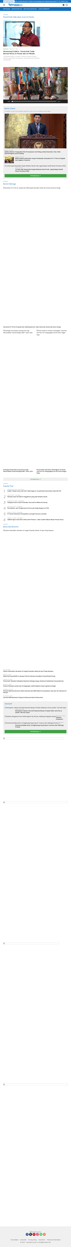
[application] (35, 85)
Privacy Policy (32, 1240)
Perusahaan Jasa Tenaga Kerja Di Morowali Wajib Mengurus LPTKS (28, 508)
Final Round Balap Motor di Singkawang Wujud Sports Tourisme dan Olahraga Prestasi (39, 726)
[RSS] (44, 1234)
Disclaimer (42, 1240)
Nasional (5, 49)
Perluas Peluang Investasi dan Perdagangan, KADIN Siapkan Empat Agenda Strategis (29, 686)
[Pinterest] (34, 1234)
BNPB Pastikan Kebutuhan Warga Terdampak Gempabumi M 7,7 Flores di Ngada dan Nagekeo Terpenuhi (40, 159)
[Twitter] (30, 1234)
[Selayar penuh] (65, 101)
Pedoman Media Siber (54, 1240)
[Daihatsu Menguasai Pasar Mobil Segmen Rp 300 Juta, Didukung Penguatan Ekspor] (30, 716)
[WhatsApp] (40, 1234)
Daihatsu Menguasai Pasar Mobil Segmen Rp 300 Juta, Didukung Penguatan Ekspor (61, 718)
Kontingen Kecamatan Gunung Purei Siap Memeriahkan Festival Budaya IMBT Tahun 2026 (18, 470)
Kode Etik (23, 1240)
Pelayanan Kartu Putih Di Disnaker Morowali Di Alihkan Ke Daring (27, 502)
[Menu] (4, 4)
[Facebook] (27, 1234)
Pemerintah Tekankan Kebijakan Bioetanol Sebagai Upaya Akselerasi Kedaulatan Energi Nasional (33, 681)
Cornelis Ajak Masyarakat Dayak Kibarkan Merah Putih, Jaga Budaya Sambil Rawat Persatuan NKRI (39, 170)
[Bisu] (62, 101)
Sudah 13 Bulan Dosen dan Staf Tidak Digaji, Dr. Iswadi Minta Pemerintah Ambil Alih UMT (34, 491)
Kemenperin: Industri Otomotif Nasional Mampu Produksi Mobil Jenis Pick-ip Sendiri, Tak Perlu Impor (38, 711)
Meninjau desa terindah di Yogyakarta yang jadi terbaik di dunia (27, 497)
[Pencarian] (67, 4)
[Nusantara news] (15, 5)
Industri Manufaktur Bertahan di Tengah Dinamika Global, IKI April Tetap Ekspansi (28, 671)
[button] (35, 85)
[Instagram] (37, 1234)
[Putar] (6, 101)
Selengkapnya (34, 175)
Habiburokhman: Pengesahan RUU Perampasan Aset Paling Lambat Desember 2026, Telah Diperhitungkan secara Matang (32, 152)
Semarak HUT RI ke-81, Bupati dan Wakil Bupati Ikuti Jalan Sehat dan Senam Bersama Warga (32, 327)
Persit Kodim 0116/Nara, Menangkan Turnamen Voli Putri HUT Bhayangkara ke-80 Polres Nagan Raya (51, 471)
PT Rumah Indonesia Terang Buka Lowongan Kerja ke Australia (26, 514)
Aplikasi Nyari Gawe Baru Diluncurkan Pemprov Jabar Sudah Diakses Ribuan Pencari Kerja (35, 519)
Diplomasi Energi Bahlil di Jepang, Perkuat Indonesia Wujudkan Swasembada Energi (29, 676)
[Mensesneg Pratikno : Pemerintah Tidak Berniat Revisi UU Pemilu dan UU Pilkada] (22, 33)
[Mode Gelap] (64, 4)
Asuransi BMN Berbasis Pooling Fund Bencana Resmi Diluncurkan (23, 697)
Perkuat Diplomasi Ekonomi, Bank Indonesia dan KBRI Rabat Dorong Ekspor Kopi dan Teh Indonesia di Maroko (34, 691)
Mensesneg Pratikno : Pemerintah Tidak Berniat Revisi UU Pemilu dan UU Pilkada (19, 52)
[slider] (34, 101)
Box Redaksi (14, 1240)
